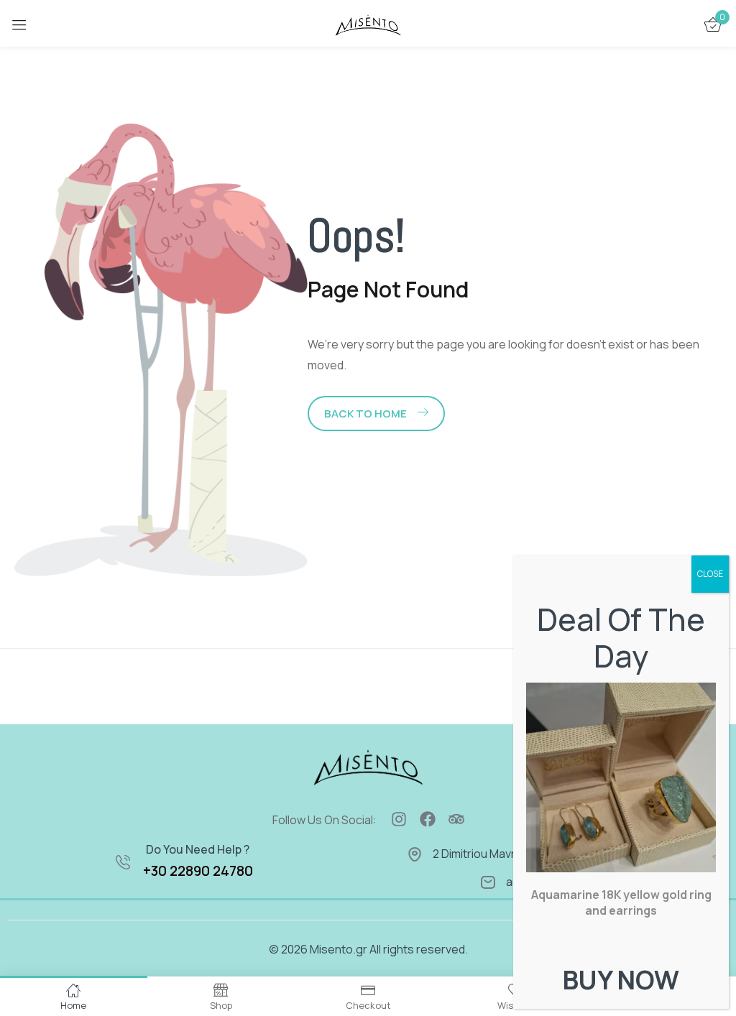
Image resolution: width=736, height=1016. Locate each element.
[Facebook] (428, 819)
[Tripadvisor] (456, 819)
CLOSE (710, 574)
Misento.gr (338, 949)
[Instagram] (399, 819)
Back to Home (365, 413)
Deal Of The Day (621, 637)
